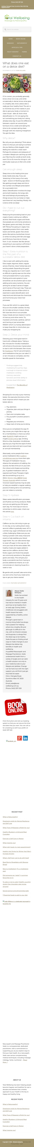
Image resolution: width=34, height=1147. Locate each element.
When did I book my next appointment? (17, 847)
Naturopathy (22, 583)
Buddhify (10, 436)
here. (12, 511)
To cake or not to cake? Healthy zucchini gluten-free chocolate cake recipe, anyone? (17, 884)
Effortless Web (27, 1142)
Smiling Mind (13, 439)
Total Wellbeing (17, 18)
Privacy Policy (15, 1144)
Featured (14, 583)
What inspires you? (9, 843)
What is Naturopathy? (10, 817)
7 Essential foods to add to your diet (15, 895)
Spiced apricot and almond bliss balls (16, 891)
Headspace (9, 351)
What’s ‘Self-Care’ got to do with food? (16, 858)
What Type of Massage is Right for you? (16, 827)
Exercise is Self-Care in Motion (13, 838)
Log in (21, 1144)
